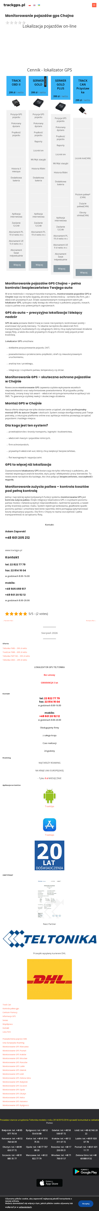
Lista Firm (7, 1032)
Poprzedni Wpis (8, 620)
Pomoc (49, 1122)
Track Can (7, 1004)
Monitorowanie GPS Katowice (15, 1101)
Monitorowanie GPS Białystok (15, 1082)
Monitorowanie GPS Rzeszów (15, 1062)
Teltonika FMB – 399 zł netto (15, 648)
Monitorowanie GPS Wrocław (15, 1058)
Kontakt (6, 1028)
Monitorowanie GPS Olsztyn (14, 1093)
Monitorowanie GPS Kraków (14, 1054)
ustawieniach (25, 1207)
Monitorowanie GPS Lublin (14, 1066)
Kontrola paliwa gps (11, 1008)
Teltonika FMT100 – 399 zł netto (16, 656)
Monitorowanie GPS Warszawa (15, 1046)
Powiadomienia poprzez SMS (15, 1039)
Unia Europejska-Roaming (13, 1042)
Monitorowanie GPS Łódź (13, 1074)
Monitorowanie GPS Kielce (14, 1097)
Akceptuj (85, 1203)
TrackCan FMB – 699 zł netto (15, 652)
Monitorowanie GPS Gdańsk (14, 1070)
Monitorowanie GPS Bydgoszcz (16, 1105)
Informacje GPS (9, 1016)
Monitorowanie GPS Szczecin (15, 1086)
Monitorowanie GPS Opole (14, 1089)
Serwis (5, 1020)
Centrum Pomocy (10, 1012)
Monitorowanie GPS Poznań (14, 1050)
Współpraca (8, 1024)
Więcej (17, 264)
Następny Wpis (91, 620)
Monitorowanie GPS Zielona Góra (17, 1078)
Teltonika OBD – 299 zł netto (15, 660)
